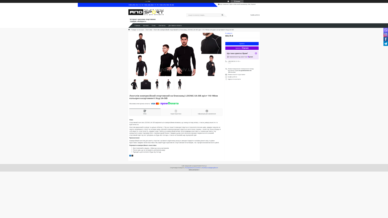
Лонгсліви (149, 30)
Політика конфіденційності (210, 168)
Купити (242, 44)
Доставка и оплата (175, 25)
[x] (132, 156)
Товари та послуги (137, 30)
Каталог (146, 25)
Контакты (162, 25)
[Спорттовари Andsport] (146, 13)
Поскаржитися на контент (193, 168)
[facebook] (130, 156)
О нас (154, 25)
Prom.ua (204, 166)
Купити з (238, 48)
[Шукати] (222, 15)
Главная (137, 25)
